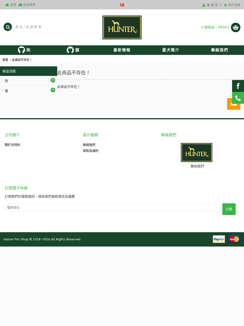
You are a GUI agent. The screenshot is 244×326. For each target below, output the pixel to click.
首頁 (5, 60)
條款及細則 (90, 150)
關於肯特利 (12, 145)
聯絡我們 (89, 145)
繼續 (234, 103)
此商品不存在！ (22, 60)
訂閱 (229, 209)
